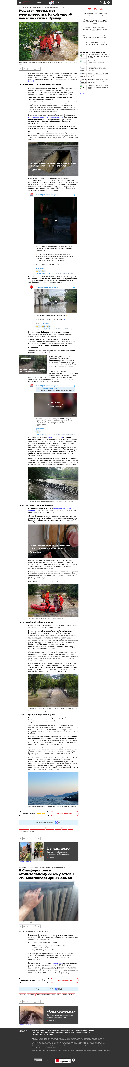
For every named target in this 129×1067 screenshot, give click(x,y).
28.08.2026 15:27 (23, 867)
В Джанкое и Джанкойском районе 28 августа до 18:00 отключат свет (95, 36)
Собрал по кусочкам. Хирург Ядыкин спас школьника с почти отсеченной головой (99, 56)
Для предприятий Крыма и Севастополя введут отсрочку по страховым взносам (95, 44)
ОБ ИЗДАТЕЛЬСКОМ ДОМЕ (39, 1030)
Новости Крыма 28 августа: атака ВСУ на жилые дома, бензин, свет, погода (95, 14)
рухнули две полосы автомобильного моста (45, 117)
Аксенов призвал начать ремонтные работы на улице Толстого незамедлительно (53, 164)
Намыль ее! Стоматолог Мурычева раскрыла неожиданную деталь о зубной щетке (98, 81)
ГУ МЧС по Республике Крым (54, 618)
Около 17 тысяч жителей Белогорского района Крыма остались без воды (50, 547)
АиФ (60, 806)
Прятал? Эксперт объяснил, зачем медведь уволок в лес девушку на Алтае (98, 87)
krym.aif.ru (32, 81)
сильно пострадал (55, 437)
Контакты (92, 1030)
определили (58, 963)
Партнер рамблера (48, 1059)
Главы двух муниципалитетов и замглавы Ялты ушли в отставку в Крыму (95, 21)
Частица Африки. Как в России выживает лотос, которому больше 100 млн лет (98, 68)
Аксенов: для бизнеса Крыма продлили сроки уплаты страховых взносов (95, 29)
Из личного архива (58, 501)
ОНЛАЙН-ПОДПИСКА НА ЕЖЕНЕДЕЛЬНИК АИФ (60, 1030)
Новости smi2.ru (25, 862)
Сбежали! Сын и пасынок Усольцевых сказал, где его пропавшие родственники (99, 62)
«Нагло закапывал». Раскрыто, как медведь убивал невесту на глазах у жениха (98, 75)
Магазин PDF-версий (81, 1030)
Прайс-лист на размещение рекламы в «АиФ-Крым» (47, 1032)
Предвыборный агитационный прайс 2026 (77, 1032)
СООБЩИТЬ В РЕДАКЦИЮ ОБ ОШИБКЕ (42, 1034)
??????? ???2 (84, 94)
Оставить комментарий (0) (64, 813)
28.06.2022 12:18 (23, 7)
